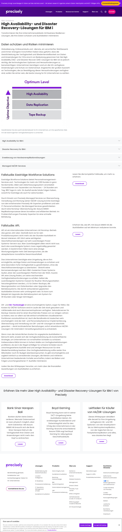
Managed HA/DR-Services (14, 166)
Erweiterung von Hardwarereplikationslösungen (23, 157)
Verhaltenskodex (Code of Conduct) (75, 498)
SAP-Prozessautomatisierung (59, 491)
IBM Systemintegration (58, 483)
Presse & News (73, 485)
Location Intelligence (38, 477)
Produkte (59, 12)
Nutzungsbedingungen (110, 498)
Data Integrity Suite (58, 471)
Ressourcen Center (72, 12)
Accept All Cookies (100, 525)
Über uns (95, 12)
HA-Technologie (16, 305)
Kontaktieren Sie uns (16, 489)
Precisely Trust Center (73, 489)
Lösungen (49, 12)
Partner (71, 476)
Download (79, 183)
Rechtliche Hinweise (107, 467)
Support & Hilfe (91, 474)
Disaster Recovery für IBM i (14, 149)
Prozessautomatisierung (42, 484)
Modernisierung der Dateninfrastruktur (41, 472)
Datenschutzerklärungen (111, 473)
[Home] (14, 12)
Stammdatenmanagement (61, 487)
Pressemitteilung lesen (110, 3)
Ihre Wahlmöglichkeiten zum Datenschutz (109, 482)
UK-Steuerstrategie (75, 507)
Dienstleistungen (91, 471)
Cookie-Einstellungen (107, 493)
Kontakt (112, 12)
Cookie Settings (85, 525)
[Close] (119, 525)
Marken (105, 501)
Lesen (77, 234)
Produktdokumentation (93, 477)
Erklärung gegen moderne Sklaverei (75, 503)
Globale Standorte (75, 479)
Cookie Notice (51, 530)
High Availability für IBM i (12, 141)
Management (73, 482)
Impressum (106, 514)
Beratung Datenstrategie (57, 478)
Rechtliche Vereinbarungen (108, 510)
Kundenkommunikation (42, 494)
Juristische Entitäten (106, 505)
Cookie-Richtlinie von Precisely (108, 488)
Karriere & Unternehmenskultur (75, 472)
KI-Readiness (39, 481)
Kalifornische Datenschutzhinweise (110, 477)
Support (85, 12)
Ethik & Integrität (74, 494)
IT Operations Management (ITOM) (39, 489)
